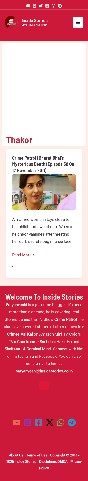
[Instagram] (34, 6)
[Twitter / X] (50, 422)
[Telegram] (60, 6)
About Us (16, 455)
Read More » (23, 255)
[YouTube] (28, 6)
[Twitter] (41, 6)
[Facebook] (47, 6)
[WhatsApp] (53, 6)
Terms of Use (36, 455)
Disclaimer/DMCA (53, 462)
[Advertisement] (44, 87)
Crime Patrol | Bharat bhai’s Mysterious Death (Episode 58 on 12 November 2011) (43, 164)
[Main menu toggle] (78, 22)
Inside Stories (35, 20)
